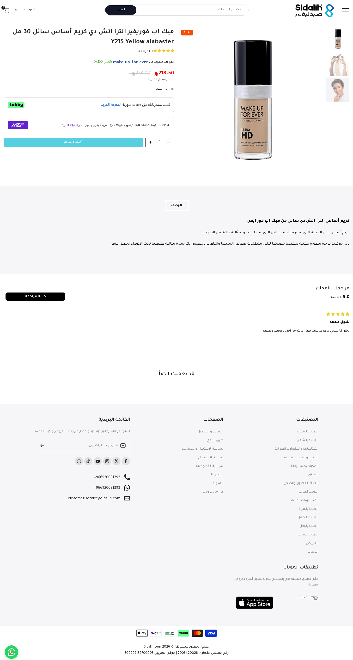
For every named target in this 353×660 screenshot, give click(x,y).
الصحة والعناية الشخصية (300, 457)
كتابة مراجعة (35, 296)
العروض (312, 543)
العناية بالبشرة (307, 432)
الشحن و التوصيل (210, 432)
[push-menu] (345, 10)
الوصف (176, 205)
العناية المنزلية (308, 535)
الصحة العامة (308, 492)
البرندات (313, 552)
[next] (188, 99)
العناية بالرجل (308, 526)
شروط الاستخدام (210, 457)
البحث (121, 10)
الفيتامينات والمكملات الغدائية (296, 449)
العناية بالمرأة (308, 509)
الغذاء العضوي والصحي (301, 483)
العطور (313, 474)
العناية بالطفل (308, 517)
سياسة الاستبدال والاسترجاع (202, 449)
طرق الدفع (215, 440)
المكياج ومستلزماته (304, 466)
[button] (163, 51)
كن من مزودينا (212, 492)
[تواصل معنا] (11, 652)
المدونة (218, 483)
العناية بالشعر (308, 440)
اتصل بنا (217, 474)
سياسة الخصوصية (209, 466)
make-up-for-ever (130, 62)
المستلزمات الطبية (304, 500)
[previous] (314, 99)
